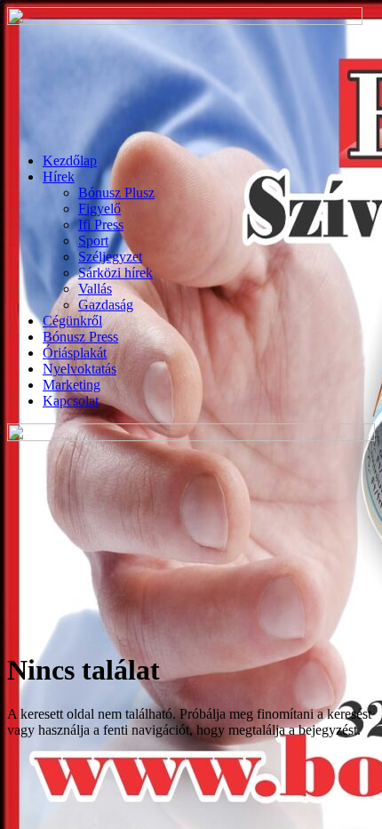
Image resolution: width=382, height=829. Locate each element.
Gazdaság (105, 304)
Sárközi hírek (115, 272)
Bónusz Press (80, 336)
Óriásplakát (75, 352)
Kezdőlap (70, 160)
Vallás (95, 288)
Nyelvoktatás (79, 368)
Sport (93, 240)
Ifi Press (100, 224)
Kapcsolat (71, 400)
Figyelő (99, 208)
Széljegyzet (110, 256)
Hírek (59, 176)
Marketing (71, 384)
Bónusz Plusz (116, 192)
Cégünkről (72, 320)
